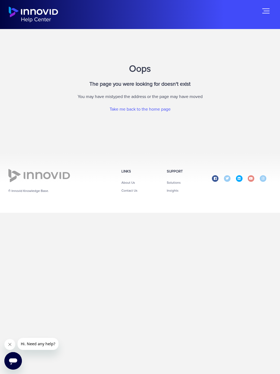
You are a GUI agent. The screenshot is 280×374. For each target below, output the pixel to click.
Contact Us (129, 191)
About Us (128, 183)
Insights (173, 191)
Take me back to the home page (140, 109)
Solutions (174, 183)
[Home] (33, 14)
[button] (266, 11)
